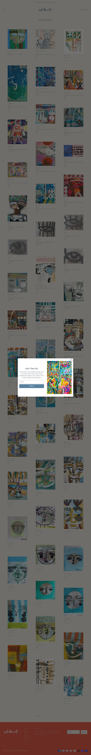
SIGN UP (31, 386)
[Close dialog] (71, 360)
